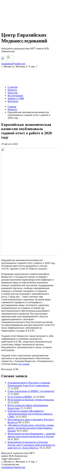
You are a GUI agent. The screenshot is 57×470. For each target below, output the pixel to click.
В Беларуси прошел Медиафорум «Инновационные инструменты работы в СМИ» (30, 414)
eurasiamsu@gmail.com (13, 63)
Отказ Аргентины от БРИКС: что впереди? (31, 391)
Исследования (15, 95)
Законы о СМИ (16, 98)
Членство (13, 92)
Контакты (13, 101)
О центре (13, 87)
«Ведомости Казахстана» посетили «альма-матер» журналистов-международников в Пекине (31, 428)
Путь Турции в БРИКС (20, 396)
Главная (12, 106)
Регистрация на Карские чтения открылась (31, 399)
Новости (12, 90)
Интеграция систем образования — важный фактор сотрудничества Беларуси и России (31, 435)
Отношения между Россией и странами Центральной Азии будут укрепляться (29, 384)
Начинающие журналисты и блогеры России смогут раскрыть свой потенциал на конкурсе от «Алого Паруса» (31, 445)
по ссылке (24, 364)
